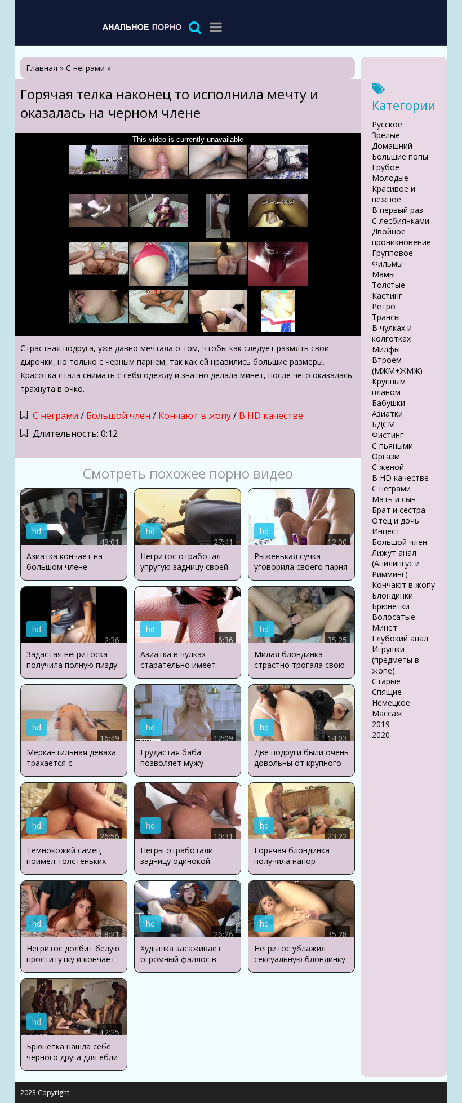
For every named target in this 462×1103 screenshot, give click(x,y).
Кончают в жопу (194, 415)
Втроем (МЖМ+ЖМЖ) (397, 365)
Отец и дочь (395, 520)
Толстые (388, 285)
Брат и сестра (398, 509)
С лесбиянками (400, 220)
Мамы (383, 274)
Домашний (392, 145)
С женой (388, 467)
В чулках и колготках (392, 333)
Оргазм (386, 456)
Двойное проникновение (401, 236)
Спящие (387, 691)
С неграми (55, 415)
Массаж (387, 713)
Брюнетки (391, 606)
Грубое (385, 167)
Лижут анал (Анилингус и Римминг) (396, 563)
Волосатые (393, 617)
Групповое (392, 252)
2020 (381, 734)
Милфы (386, 349)
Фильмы (387, 263)
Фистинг (387, 434)
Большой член (118, 415)
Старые (386, 681)
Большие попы (400, 156)
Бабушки (388, 402)
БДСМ (383, 424)
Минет (384, 627)
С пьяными (392, 445)
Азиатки (387, 413)
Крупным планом (389, 386)
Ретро (384, 306)
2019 (381, 724)
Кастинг (387, 295)
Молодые (390, 177)
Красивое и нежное (393, 194)
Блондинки (392, 595)
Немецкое (391, 702)
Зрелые (386, 135)
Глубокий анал (400, 638)
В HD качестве (271, 415)
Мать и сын (394, 499)
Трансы (386, 317)
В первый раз (397, 210)
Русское (387, 124)
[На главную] (141, 26)
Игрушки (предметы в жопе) (395, 660)
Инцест (386, 531)
